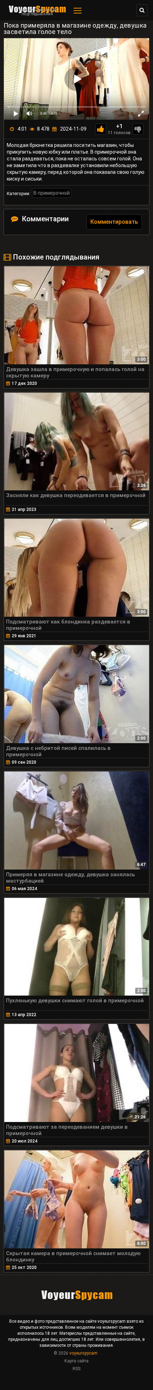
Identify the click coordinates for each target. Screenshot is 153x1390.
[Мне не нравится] (138, 129)
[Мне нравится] (100, 129)
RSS (76, 1368)
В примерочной (51, 193)
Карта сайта (76, 1360)
